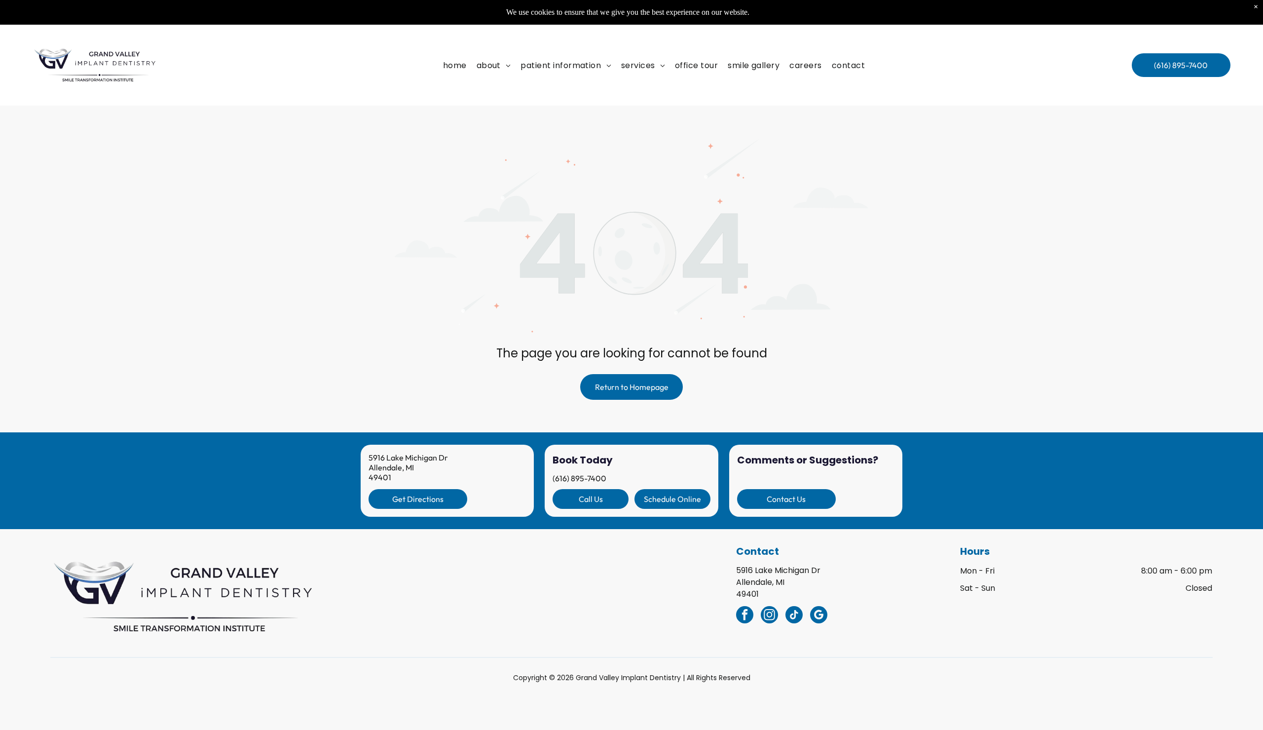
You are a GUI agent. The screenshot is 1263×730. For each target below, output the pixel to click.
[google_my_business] (818, 616)
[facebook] (744, 616)
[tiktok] (794, 616)
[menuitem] (455, 65)
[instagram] (769, 616)
